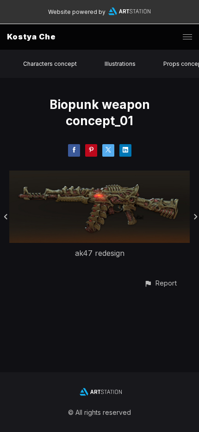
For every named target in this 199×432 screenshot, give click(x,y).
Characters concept (50, 63)
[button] (160, 282)
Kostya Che (31, 36)
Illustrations (120, 63)
